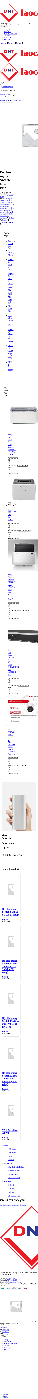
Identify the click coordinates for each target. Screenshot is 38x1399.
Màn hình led (10, 299)
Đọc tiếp (5, 919)
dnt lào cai (8, 202)
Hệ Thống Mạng (15, 100)
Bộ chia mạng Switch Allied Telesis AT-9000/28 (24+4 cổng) (9, 1078)
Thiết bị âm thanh (10, 337)
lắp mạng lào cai (5, 206)
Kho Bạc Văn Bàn (10, 34)
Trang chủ (3, 100)
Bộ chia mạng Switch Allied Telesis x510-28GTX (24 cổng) (9, 966)
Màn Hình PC (10, 308)
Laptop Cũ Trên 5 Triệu (11, 278)
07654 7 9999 (11, 1278)
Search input (4, 24)
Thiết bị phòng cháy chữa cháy (10, 351)
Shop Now (5, 848)
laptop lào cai (4, 208)
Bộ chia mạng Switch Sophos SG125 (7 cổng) (10, 912)
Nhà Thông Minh (11, 317)
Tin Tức (7, 35)
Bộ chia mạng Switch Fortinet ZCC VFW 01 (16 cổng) (10, 1022)
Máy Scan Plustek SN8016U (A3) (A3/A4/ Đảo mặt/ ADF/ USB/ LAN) (12, 587)
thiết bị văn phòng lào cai (6, 215)
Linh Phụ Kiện (10, 290)
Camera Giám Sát (11, 243)
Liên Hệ (7, 39)
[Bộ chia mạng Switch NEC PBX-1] (16, 1322)
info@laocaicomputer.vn (13, 1282)
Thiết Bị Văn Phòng (10, 366)
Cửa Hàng (7, 32)
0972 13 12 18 (12, 1280)
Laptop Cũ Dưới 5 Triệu (11, 264)
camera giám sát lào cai (6, 199)
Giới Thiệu (8, 37)
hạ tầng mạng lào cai (7, 204)
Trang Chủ (7, 30)
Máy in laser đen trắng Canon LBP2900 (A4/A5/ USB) (12, 444)
